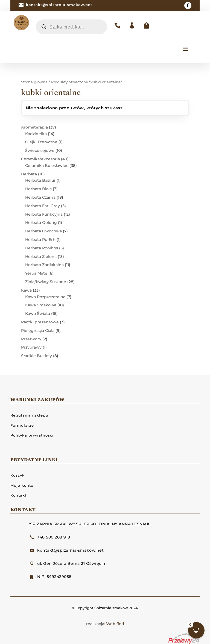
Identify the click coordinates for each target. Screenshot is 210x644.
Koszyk (17, 475)
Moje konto (21, 485)
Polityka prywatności (32, 435)
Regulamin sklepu (29, 415)
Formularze (22, 425)
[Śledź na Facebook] (187, 5)
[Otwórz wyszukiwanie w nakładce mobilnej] (71, 27)
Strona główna (34, 82)
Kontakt (18, 495)
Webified (115, 623)
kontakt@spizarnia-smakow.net (59, 4)
